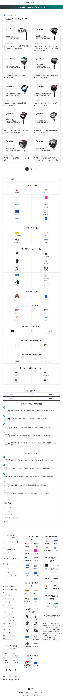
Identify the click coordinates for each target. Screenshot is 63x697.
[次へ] (36, 169)
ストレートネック (8, 608)
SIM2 (14, 549)
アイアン (9, 511)
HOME (32, 689)
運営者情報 (20, 692)
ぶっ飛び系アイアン (9, 599)
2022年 (31, 398)
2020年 (51, 394)
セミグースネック (8, 611)
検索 (58, 179)
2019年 (31, 394)
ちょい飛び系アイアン (9, 595)
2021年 (12, 398)
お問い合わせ (28, 692)
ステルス (9, 549)
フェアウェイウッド (12, 518)
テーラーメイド (9, 507)
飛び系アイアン (11, 552)
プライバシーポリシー (39, 692)
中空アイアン (7, 626)
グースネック (7, 605)
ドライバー (9, 514)
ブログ (6, 522)
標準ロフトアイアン (9, 635)
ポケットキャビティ (9, 620)
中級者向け (7, 629)
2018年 (12, 394)
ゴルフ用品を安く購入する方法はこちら (31, 7)
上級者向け (7, 623)
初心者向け (7, 632)
